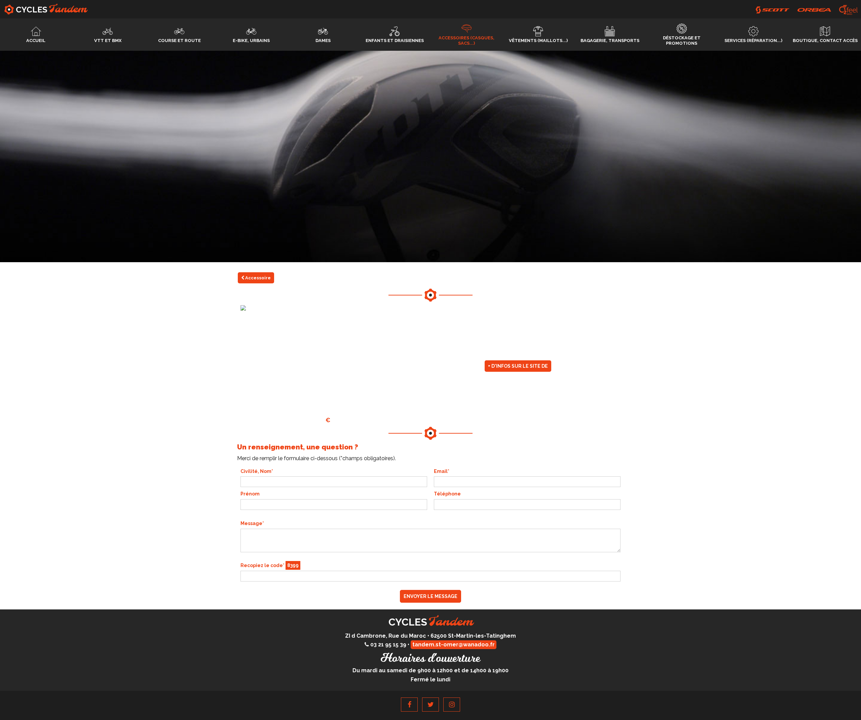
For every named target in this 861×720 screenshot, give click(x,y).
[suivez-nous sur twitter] (430, 704)
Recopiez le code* (269, 565)
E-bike (251, 40)
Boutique (825, 40)
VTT (107, 40)
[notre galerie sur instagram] (451, 704)
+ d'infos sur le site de (518, 366)
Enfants (395, 40)
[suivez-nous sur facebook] (409, 704)
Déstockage (682, 40)
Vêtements (538, 40)
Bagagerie (610, 40)
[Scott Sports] (772, 9)
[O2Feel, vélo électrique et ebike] (848, 10)
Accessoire (257, 277)
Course (179, 40)
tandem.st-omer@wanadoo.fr (453, 644)
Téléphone (447, 493)
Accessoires (466, 40)
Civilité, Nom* (256, 471)
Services (753, 40)
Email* (441, 471)
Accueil (35, 40)
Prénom (250, 493)
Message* (252, 523)
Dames (323, 40)
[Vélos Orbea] (814, 10)
